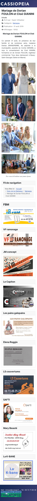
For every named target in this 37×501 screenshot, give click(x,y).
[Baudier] (18, 216)
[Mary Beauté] (18, 441)
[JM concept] (18, 266)
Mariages (16, 23)
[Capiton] (18, 297)
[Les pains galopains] (18, 327)
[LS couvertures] (18, 385)
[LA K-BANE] (18, 470)
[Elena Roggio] (18, 356)
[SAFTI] (18, 413)
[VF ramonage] (18, 240)
